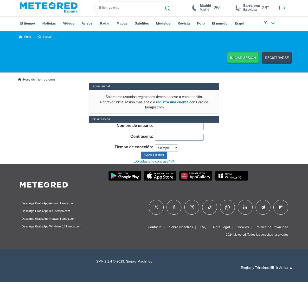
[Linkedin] (245, 207)
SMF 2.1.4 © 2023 (110, 261)
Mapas (122, 23)
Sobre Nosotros (181, 227)
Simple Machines (139, 261)
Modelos (163, 23)
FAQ (203, 227)
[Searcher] (167, 7)
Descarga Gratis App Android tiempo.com (48, 203)
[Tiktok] (210, 207)
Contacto (154, 227)
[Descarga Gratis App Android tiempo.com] (125, 176)
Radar (104, 23)
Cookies (243, 227)
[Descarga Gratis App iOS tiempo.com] (160, 176)
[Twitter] (156, 207)
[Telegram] (263, 207)
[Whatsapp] (227, 207)
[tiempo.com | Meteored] (44, 184)
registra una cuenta (172, 102)
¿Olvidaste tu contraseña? (154, 161)
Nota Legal (221, 227)
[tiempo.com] (48, 7)
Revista (184, 23)
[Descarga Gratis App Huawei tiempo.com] (195, 176)
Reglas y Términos (255, 267)
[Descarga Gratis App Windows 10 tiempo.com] (231, 176)
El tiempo (27, 23)
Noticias (49, 23)
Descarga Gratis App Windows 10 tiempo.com (51, 226)
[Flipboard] (280, 207)
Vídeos (68, 23)
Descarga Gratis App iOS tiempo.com (46, 211)
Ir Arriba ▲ (284, 267)
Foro (201, 23)
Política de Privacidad (272, 227)
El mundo (220, 23)
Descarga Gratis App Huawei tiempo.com (48, 218)
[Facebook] (174, 207)
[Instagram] (192, 207)
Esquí (239, 23)
